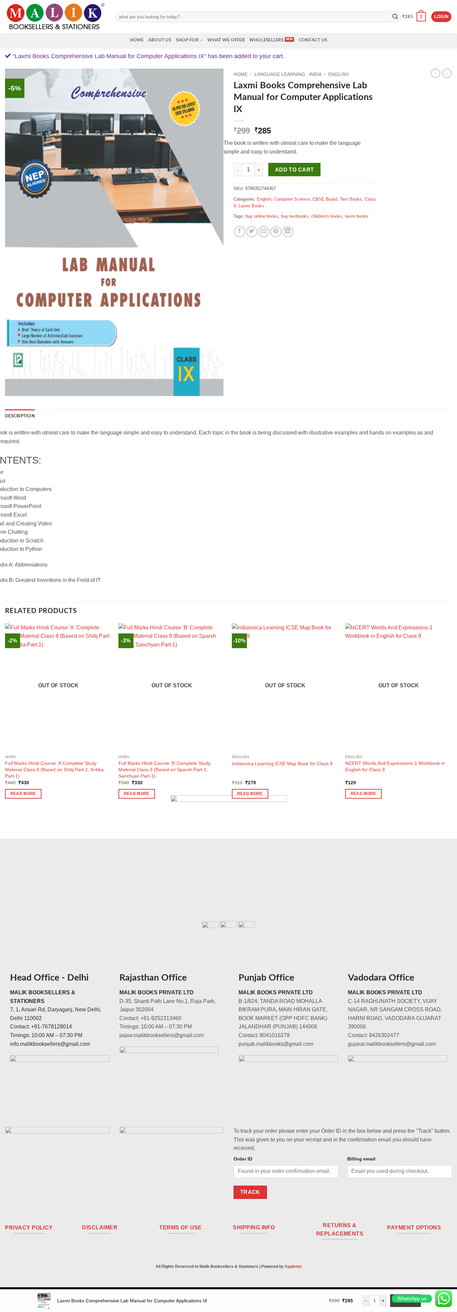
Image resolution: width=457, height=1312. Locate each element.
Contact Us (313, 40)
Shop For (187, 40)
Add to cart (294, 170)
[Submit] (395, 16)
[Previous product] (447, 73)
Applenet (293, 1266)
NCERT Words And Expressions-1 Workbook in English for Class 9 (395, 766)
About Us (159, 40)
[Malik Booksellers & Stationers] (55, 16)
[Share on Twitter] (251, 231)
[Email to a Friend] (263, 231)
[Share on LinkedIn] (287, 231)
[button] (414, 16)
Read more (23, 794)
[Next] (452, 717)
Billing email (361, 1159)
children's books (326, 216)
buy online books (262, 216)
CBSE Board (324, 199)
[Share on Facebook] (239, 231)
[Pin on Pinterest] (275, 231)
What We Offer (225, 40)
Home (137, 40)
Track (250, 1192)
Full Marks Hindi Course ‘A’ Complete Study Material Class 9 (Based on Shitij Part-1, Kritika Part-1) (54, 769)
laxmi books (356, 216)
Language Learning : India (288, 74)
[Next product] (435, 73)
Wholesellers (266, 40)
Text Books (351, 199)
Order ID (243, 1159)
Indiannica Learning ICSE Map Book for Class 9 (282, 763)
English (338, 74)
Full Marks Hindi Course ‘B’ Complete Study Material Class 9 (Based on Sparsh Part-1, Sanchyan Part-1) (164, 769)
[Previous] (5, 717)
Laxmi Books (251, 205)
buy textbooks (294, 216)
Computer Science (292, 199)
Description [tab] (20, 416)
